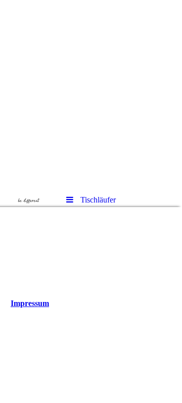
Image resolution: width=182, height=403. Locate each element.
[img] (91, 93)
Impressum (30, 303)
